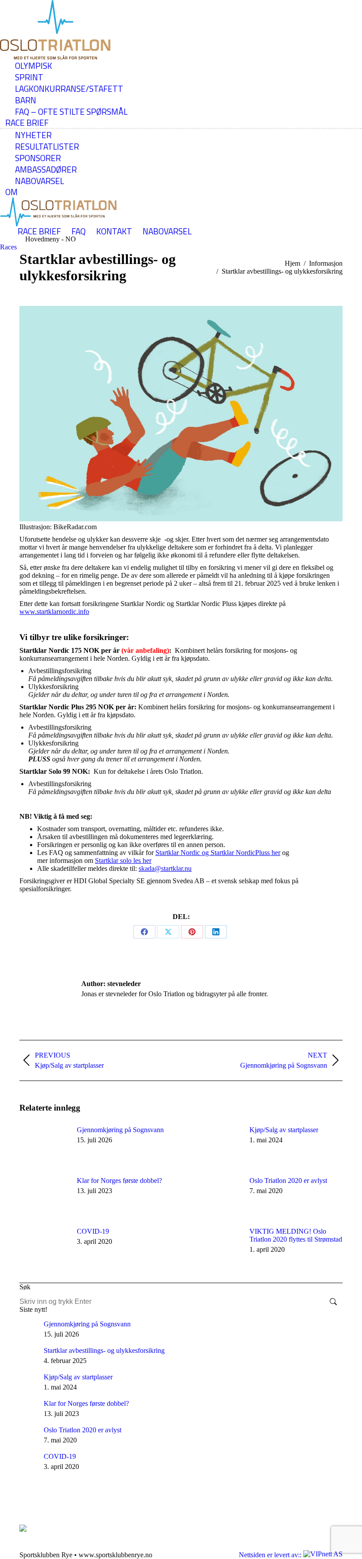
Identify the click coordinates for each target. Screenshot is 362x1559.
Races (8, 247)
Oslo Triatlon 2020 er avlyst (288, 1180)
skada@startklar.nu (165, 868)
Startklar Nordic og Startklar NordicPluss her (217, 852)
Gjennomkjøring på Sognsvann (120, 1129)
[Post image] (43, 1146)
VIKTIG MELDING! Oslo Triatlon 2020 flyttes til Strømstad (295, 1235)
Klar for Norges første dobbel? (119, 1180)
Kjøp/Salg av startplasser (283, 1129)
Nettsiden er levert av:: (271, 1555)
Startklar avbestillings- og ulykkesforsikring (104, 1350)
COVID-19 (93, 1231)
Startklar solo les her (123, 860)
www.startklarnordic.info (54, 611)
